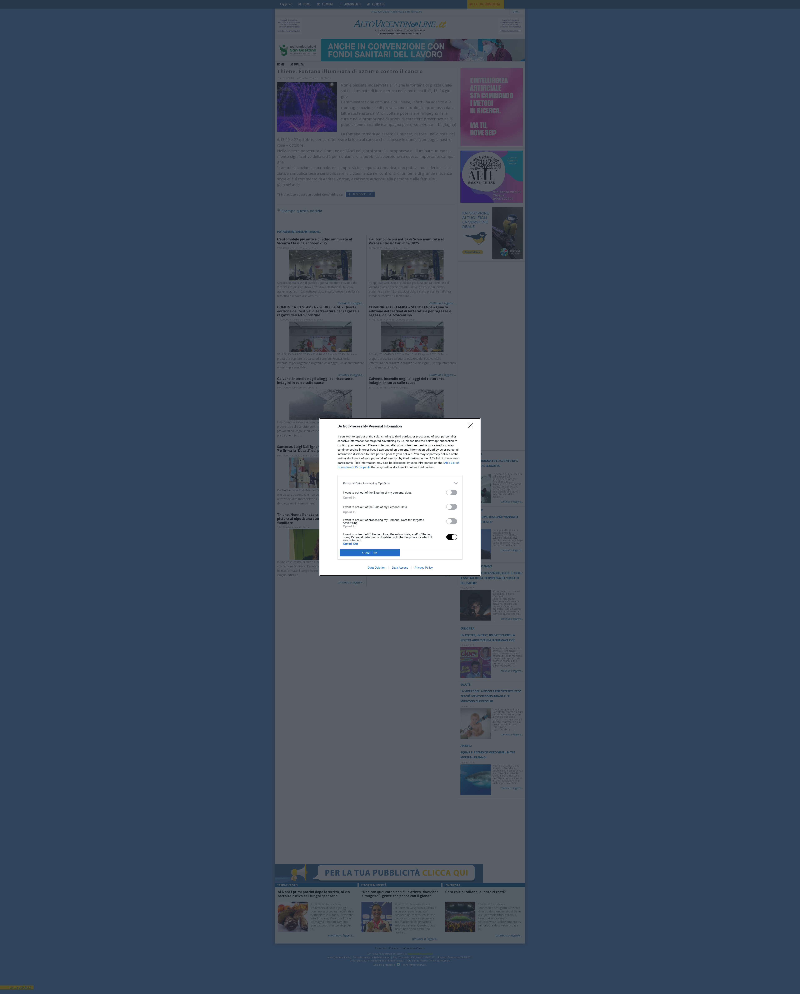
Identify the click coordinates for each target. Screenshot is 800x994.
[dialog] (400, 497)
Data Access (400, 567)
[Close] (472, 427)
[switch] (451, 492)
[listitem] (400, 483)
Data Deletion (376, 567)
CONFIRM (370, 552)
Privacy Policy (424, 567)
